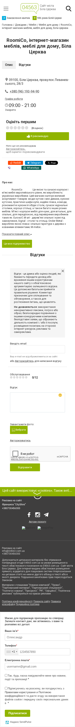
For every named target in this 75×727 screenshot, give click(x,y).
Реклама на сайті (12, 500)
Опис (9, 65)
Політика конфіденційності (17, 601)
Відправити (25, 467)
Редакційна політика (27, 604)
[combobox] (11, 651)
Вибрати (20, 429)
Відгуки (25, 65)
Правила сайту (41, 601)
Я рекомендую (39, 136)
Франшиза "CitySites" (14, 504)
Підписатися (17, 713)
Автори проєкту (37, 521)
